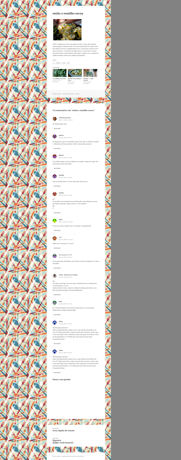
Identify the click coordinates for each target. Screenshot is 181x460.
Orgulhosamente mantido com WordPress (73, 456)
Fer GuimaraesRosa (69, 94)
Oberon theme (56, 456)
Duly (60, 301)
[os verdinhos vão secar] (60, 73)
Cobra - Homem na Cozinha (68, 275)
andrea (61, 135)
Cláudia (61, 175)
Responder (57, 128)
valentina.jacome (65, 118)
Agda (60, 219)
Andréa (61, 193)
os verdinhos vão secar (59, 78)
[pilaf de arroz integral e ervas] (75, 73)
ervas (78, 94)
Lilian (61, 321)
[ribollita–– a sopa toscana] (90, 73)
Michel (61, 155)
